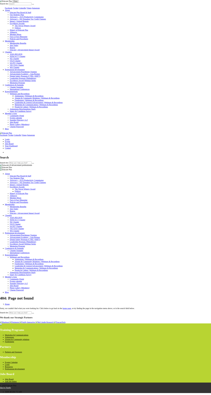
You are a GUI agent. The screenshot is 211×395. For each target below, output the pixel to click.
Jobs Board (14, 122)
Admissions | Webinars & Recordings (29, 96)
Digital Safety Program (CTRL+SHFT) (25, 76)
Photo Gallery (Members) (19, 124)
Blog (7, 129)
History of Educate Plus (19, 30)
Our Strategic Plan (17, 15)
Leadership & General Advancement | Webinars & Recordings (39, 102)
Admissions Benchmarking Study (23, 109)
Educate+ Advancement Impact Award (25, 50)
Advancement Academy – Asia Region (25, 74)
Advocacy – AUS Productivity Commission (27, 17)
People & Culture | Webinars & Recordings (31, 107)
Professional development (15, 70)
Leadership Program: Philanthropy (23, 78)
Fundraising (9, 342)
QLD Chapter (15, 61)
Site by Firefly (5, 388)
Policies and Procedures (19, 39)
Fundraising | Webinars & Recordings (29, 100)
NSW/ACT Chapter (17, 56)
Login (7, 139)
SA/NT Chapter (16, 63)
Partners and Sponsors (13, 352)
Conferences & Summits (14, 85)
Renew (12, 48)
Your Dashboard (11, 146)
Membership (10, 41)
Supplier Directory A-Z (19, 120)
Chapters (8, 52)
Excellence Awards (17, 23)
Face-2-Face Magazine (18, 37)
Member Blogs (15, 34)
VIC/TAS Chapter (17, 65)
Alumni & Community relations (17, 339)
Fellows (18, 28)
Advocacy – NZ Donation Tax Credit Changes (28, 19)
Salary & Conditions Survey (21, 111)
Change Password (17, 127)
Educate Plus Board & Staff (20, 12)
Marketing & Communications (16, 335)
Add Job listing (11, 381)
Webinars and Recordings (20, 94)
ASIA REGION (16, 54)
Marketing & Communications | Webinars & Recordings (36, 105)
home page (67, 308)
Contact (8, 148)
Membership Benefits (18, 43)
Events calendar (16, 118)
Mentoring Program (17, 83)
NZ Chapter (14, 59)
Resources (9, 367)
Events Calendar (11, 362)
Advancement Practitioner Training (23, 72)
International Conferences (20, 89)
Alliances (13, 32)
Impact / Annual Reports (19, 21)
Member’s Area (11, 113)
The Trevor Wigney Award (25, 26)
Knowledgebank (11, 91)
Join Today (14, 45)
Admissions (9, 337)
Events (7, 141)
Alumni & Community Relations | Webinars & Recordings (37, 98)
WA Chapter (14, 67)
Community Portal (17, 116)
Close (15, 1)
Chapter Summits (16, 87)
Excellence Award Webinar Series (23, 81)
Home (7, 304)
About (7, 10)
